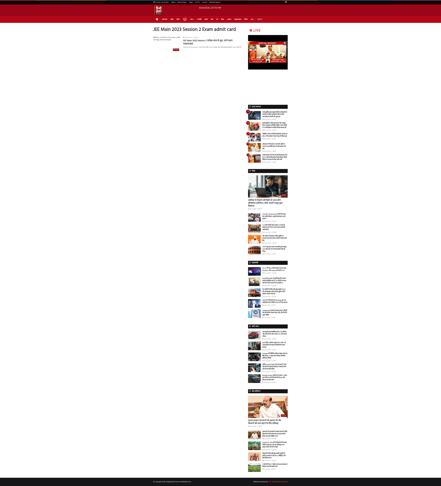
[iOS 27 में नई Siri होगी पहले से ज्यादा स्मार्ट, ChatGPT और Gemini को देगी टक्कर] (254, 271)
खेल (212, 19)
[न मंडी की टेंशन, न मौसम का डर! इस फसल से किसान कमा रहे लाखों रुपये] (254, 467)
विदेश (178, 19)
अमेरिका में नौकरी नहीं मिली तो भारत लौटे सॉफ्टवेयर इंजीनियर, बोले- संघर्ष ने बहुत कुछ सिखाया (265, 203)
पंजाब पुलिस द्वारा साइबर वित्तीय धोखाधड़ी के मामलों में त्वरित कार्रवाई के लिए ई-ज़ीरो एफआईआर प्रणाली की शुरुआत (274, 114)
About (173, 2)
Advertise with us (215, 2)
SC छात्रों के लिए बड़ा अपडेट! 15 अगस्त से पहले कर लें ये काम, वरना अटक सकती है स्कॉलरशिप (273, 227)
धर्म (217, 19)
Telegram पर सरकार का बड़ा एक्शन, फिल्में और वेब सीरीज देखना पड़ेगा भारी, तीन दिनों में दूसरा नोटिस (274, 312)
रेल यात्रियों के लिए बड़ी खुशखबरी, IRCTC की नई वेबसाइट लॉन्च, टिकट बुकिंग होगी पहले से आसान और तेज (274, 291)
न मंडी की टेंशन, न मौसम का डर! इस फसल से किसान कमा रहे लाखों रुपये (274, 465)
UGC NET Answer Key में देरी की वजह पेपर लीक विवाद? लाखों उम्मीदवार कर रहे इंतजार (274, 216)
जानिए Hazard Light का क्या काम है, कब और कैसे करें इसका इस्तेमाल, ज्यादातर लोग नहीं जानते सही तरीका (274, 366)
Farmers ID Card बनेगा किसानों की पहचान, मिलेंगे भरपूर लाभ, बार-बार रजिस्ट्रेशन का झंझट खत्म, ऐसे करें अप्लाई (274, 444)
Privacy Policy (182, 2)
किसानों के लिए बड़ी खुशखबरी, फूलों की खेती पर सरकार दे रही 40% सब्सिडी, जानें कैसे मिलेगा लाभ (274, 455)
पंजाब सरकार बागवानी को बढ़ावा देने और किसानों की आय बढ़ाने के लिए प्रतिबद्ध (264, 422)
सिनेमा (246, 19)
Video (191, 2)
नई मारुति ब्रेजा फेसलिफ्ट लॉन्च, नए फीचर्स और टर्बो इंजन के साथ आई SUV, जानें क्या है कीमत (274, 334)
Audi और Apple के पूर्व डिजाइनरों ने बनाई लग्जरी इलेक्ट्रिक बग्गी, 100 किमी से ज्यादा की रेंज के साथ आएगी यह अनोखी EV (274, 280)
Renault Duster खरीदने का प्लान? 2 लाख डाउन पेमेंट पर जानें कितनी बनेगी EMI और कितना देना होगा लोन (274, 377)
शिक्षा (222, 19)
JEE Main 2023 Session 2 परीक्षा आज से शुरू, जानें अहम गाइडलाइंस (207, 42)
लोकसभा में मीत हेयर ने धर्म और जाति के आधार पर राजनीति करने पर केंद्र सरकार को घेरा (274, 146)
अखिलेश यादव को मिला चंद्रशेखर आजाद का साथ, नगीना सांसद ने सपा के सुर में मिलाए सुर (274, 135)
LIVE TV (259, 19)
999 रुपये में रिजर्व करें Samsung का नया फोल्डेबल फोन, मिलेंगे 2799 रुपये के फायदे (274, 301)
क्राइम (206, 19)
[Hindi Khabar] (158, 10)
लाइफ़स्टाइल (237, 19)
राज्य (191, 19)
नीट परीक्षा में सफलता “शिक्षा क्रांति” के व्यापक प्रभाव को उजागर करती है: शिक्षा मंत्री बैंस (274, 238)
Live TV (197, 2)
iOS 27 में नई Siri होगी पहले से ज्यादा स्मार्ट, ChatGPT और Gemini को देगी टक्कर (274, 269)
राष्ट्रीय (171, 19)
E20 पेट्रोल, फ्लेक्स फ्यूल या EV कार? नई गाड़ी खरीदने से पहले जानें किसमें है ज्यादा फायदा (274, 344)
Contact (204, 2)
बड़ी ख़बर (164, 19)
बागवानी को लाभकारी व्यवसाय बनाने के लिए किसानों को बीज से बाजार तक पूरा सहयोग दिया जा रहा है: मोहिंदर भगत (274, 433)
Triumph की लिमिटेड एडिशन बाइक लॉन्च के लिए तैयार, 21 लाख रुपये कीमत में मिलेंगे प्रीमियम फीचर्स (274, 355)
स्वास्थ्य (229, 19)
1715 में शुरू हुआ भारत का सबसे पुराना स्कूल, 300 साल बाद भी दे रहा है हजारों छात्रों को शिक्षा (274, 249)
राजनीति (199, 19)
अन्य (252, 19)
